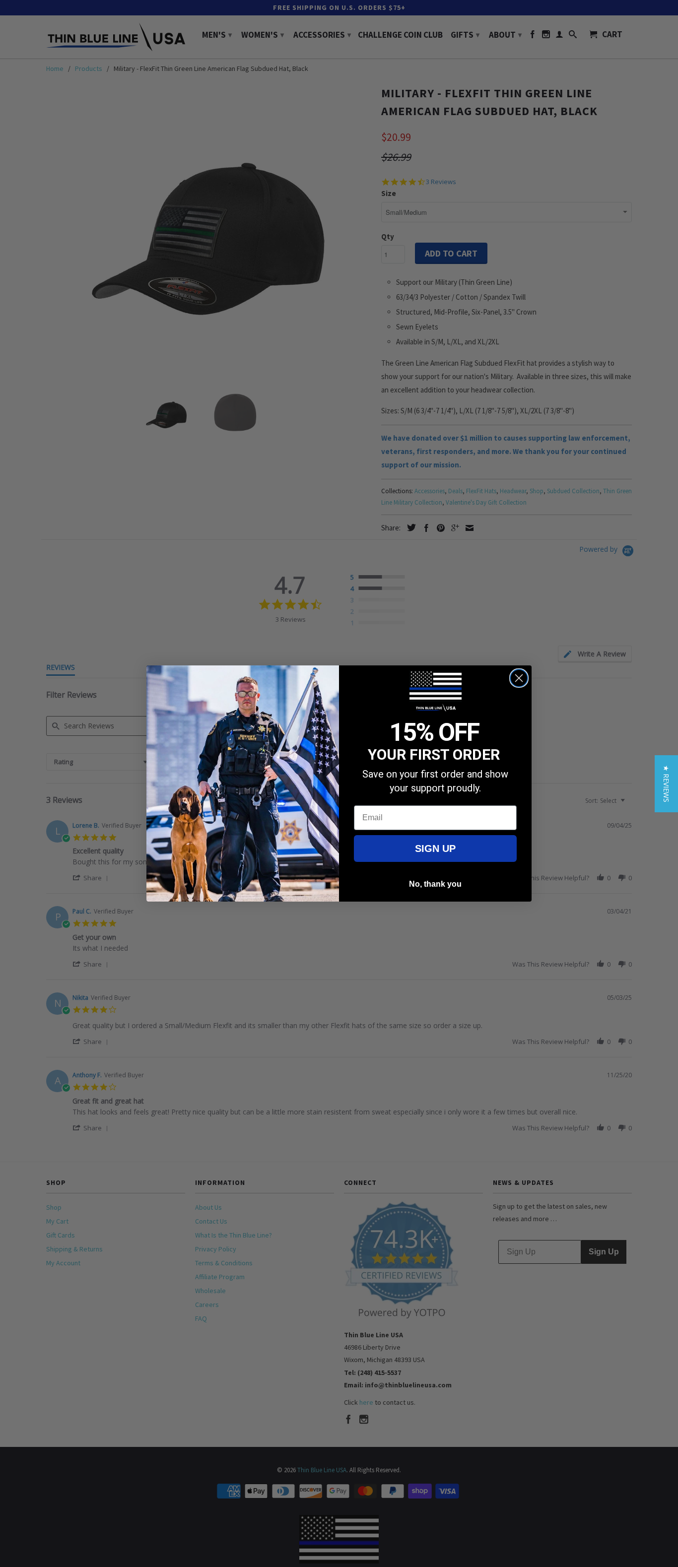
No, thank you (435, 884)
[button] (666, 783)
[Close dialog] (519, 678)
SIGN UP (435, 848)
